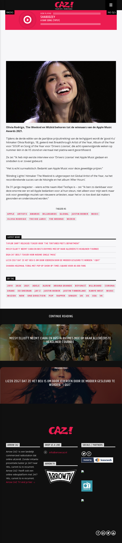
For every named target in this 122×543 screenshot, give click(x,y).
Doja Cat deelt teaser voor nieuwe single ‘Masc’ (31, 254)
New (21, 295)
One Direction (36, 295)
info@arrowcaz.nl (58, 452)
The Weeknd (56, 219)
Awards (34, 214)
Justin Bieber (80, 214)
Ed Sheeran (25, 290)
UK (81, 295)
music (94, 214)
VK (101, 295)
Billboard (95, 285)
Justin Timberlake (74, 290)
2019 (10, 285)
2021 (26, 285)
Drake (11, 290)
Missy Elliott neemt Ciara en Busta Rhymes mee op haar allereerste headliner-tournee (52, 249)
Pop (51, 295)
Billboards (50, 214)
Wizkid (71, 219)
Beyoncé (80, 285)
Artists (22, 214)
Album (47, 285)
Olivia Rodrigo (16, 219)
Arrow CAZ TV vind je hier (19, 482)
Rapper (61, 295)
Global (64, 214)
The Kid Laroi (37, 219)
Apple (10, 214)
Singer (72, 295)
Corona (110, 285)
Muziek (11, 295)
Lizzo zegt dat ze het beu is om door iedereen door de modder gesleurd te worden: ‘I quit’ (53, 260)
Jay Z (38, 290)
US (87, 295)
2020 (18, 285)
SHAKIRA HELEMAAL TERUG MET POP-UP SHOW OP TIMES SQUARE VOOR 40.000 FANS (46, 265)
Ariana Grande (63, 285)
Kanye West (96, 290)
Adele (36, 285)
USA (94, 295)
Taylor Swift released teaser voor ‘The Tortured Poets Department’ (43, 243)
